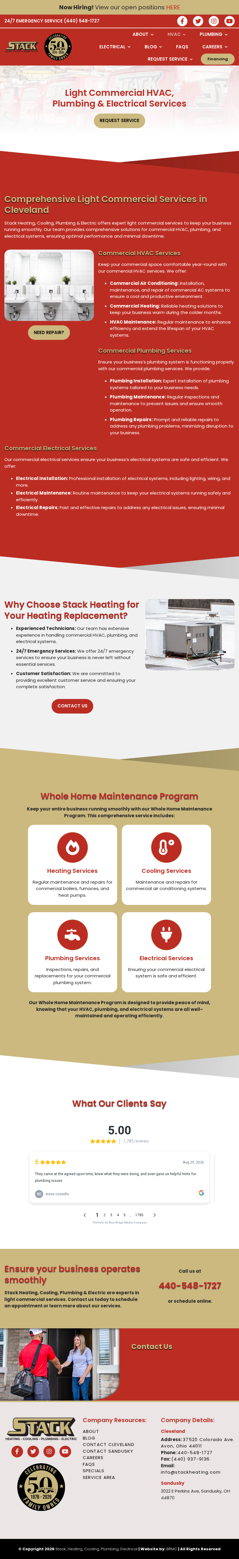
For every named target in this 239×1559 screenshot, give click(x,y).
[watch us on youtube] (229, 22)
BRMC (171, 1549)
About (91, 1431)
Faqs (89, 1464)
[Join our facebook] (182, 22)
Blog (89, 1438)
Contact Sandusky (108, 1451)
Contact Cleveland (108, 1444)
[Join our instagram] (214, 22)
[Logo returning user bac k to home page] (21, 47)
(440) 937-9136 (190, 1459)
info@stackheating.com (191, 1472)
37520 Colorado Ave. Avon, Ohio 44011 (198, 1442)
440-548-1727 (190, 1285)
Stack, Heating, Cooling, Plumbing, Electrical (96, 1549)
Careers (93, 1457)
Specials (94, 1471)
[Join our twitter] (198, 22)
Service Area (99, 1477)
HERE (173, 7)
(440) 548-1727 (81, 21)
